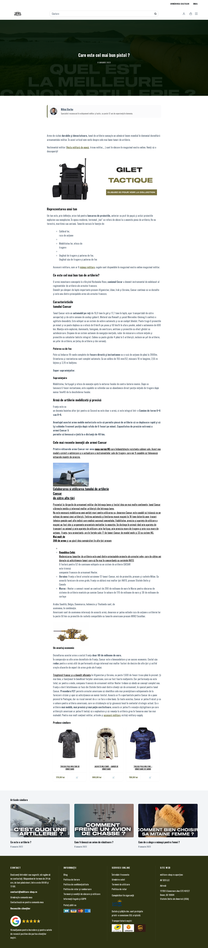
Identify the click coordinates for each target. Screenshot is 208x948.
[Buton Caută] (155, 14)
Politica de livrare (71, 879)
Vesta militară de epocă (78, 147)
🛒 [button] (150, 777)
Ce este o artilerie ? (20, 842)
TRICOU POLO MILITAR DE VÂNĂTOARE (69, 767)
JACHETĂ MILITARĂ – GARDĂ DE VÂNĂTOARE (106, 767)
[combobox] (101, 14)
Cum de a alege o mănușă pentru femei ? (159, 842)
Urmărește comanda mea (21, 897)
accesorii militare (112, 715)
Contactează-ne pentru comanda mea (27, 902)
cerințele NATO (127, 560)
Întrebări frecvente (120, 874)
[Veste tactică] (104, 179)
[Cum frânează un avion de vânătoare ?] (104, 820)
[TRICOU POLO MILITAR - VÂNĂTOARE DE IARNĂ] (143, 743)
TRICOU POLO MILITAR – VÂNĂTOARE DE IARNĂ (143, 767)
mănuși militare (87, 267)
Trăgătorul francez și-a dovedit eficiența (72, 675)
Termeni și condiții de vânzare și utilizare (81, 894)
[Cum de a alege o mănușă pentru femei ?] (168, 820)
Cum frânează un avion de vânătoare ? (93, 842)
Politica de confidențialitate (76, 884)
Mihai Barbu (67, 109)
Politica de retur (119, 889)
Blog (65, 874)
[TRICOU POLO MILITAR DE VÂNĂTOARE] (69, 743)
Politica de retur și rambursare (77, 889)
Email (195, 3)
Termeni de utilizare (121, 884)
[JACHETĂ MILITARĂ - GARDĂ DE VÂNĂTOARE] (106, 743)
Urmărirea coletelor (179, 3)
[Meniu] (196, 13)
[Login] (184, 14)
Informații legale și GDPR (74, 898)
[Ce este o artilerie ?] (40, 820)
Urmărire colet (118, 879)
